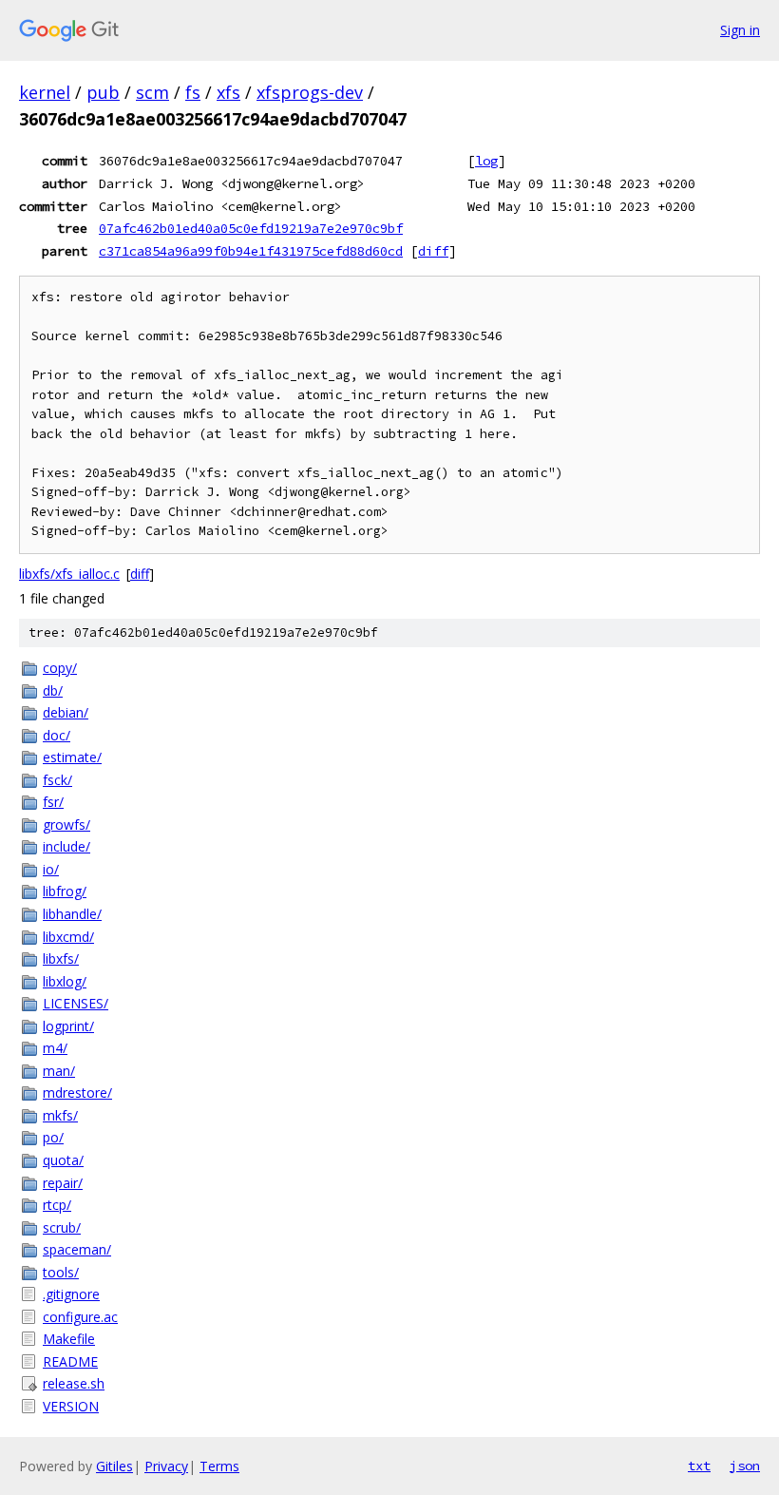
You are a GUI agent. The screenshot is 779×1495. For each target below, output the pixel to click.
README (70, 1361)
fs (192, 92)
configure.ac (80, 1317)
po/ (53, 1137)
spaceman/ (77, 1249)
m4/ (55, 1048)
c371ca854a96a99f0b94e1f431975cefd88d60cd (251, 250)
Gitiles (114, 1466)
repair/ (63, 1183)
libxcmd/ (68, 937)
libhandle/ (72, 914)
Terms (219, 1466)
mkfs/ (60, 1115)
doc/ (56, 735)
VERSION (71, 1406)
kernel (44, 92)
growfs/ (66, 824)
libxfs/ (61, 958)
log (486, 160)
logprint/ (68, 1026)
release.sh (73, 1383)
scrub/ (62, 1227)
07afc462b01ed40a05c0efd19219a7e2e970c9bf (251, 228)
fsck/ (57, 780)
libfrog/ (64, 891)
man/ (59, 1071)
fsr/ (53, 802)
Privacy (166, 1466)
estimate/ (72, 757)
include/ (66, 846)
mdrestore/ (77, 1092)
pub (103, 92)
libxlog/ (64, 981)
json (745, 1465)
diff (433, 250)
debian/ (65, 712)
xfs (228, 92)
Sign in (740, 30)
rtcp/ (57, 1205)
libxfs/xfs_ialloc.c (69, 574)
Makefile (69, 1339)
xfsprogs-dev (309, 92)
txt (699, 1465)
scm (152, 92)
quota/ (63, 1160)
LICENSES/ (75, 1003)
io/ (51, 869)
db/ (53, 690)
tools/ (61, 1272)
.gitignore (71, 1294)
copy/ (60, 668)
